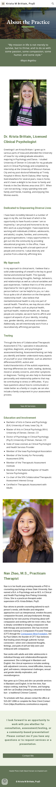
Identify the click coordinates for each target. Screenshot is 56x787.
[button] (3, 3)
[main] (28, 23)
